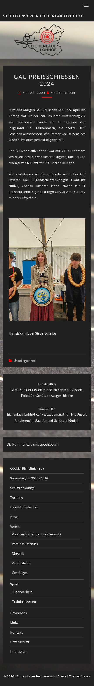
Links (14, 622)
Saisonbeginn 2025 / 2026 (29, 478)
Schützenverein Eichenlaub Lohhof (43, 16)
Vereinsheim (21, 563)
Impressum (18, 651)
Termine (16, 497)
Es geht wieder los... (24, 507)
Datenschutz (20, 642)
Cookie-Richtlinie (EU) (27, 468)
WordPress (58, 676)
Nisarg (86, 676)
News (14, 516)
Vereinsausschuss (25, 544)
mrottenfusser (63, 92)
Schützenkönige (22, 488)
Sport (14, 584)
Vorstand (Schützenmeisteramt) (36, 534)
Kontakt (16, 632)
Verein (15, 526)
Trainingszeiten (24, 601)
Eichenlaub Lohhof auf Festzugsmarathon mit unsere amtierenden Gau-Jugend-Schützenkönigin (47, 414)
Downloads (18, 613)
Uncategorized (25, 360)
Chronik (18, 553)
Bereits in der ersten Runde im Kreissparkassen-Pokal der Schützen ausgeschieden (47, 390)
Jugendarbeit (22, 592)
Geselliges (20, 572)
